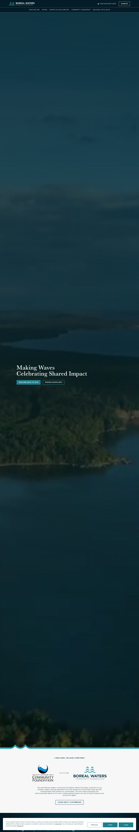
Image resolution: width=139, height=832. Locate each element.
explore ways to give (28, 382)
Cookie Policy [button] (58, 824)
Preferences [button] (20, 826)
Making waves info (53, 382)
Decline (110, 825)
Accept (126, 825)
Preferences (94, 825)
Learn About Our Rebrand (69, 802)
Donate (124, 4)
